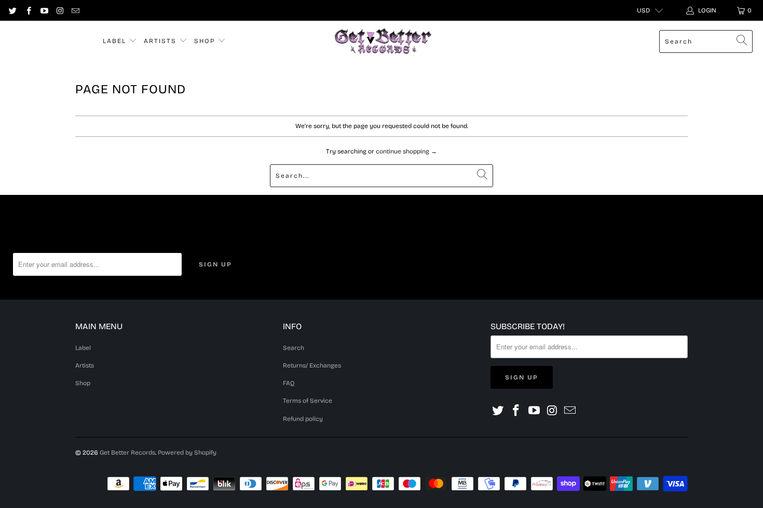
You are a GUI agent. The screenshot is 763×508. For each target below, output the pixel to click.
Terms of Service (307, 400)
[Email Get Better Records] (75, 10)
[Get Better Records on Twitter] (12, 10)
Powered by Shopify (187, 452)
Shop (205, 41)
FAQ (289, 383)
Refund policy (303, 418)
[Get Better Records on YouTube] (43, 10)
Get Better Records (127, 452)
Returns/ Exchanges (312, 365)
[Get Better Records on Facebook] (27, 10)
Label (116, 41)
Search (293, 347)
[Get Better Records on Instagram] (59, 10)
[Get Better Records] (383, 41)
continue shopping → (406, 151)
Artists (161, 41)
